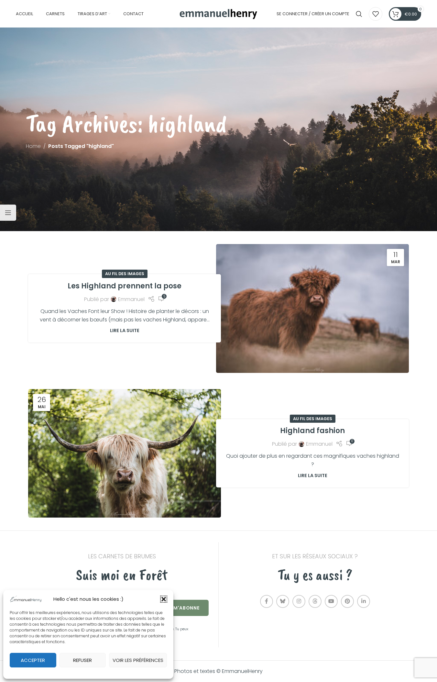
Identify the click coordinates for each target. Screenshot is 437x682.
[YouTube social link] (331, 601)
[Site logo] (218, 13)
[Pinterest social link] (347, 601)
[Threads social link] (315, 601)
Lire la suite (124, 330)
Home (33, 146)
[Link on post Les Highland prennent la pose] (312, 308)
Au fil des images (124, 273)
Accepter (33, 660)
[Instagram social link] (298, 601)
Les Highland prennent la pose (124, 286)
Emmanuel (131, 299)
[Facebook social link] (266, 601)
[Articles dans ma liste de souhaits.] (376, 13)
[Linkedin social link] (363, 601)
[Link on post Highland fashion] (124, 453)
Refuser (82, 660)
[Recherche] (359, 13)
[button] (163, 599)
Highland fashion (312, 431)
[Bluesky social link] (282, 601)
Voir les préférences (138, 660)
